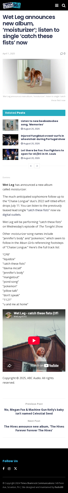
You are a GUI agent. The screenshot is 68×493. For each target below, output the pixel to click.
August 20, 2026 (31, 128)
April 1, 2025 (9, 53)
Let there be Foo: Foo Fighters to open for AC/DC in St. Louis (42, 152)
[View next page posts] (37, 165)
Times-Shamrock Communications (37, 483)
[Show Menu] (56, 5)
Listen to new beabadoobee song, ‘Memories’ (39, 122)
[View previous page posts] (30, 165)
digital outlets (12, 215)
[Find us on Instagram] (9, 469)
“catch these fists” (38, 210)
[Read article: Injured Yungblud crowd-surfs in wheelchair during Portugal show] (10, 139)
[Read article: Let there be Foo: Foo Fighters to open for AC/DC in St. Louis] (10, 154)
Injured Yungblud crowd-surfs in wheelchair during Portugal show (43, 137)
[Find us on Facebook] (3, 469)
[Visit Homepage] (12, 5)
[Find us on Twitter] (15, 469)
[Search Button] (63, 5)
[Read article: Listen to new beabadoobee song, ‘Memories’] (10, 125)
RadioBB (59, 487)
